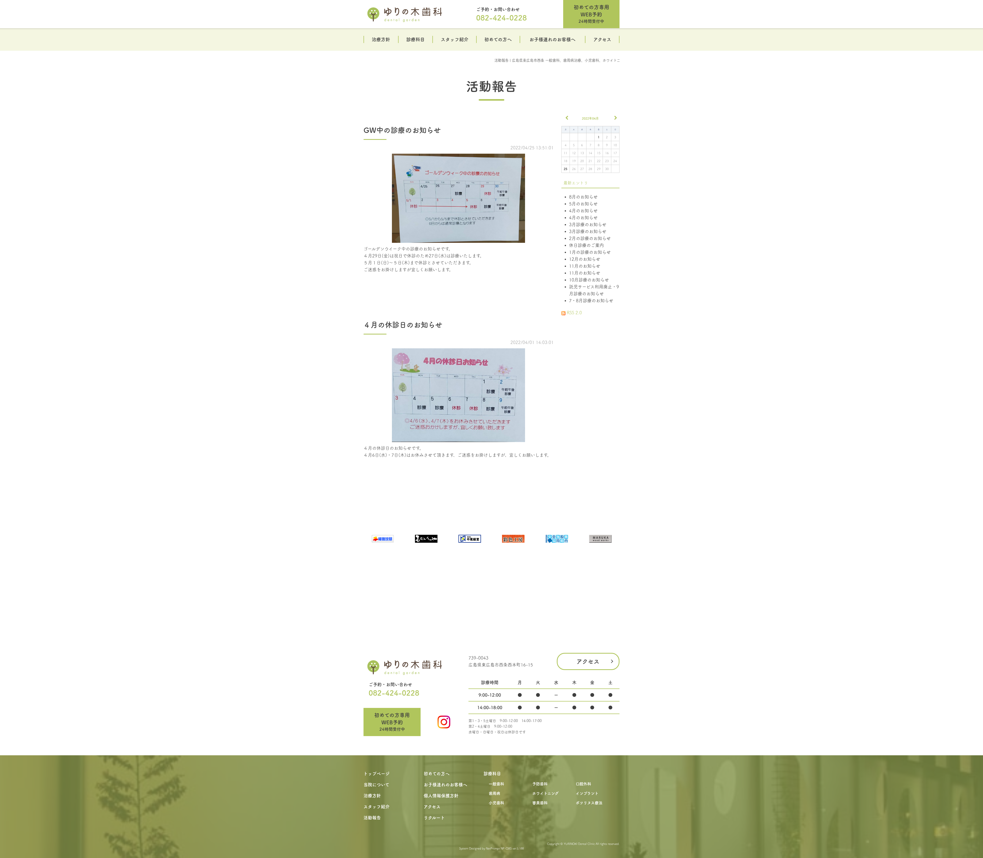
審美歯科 (540, 803)
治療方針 (381, 39)
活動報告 (491, 86)
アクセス (602, 39)
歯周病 (494, 793)
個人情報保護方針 (441, 795)
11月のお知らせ (584, 266)
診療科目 (415, 39)
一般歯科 (496, 784)
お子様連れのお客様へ (552, 39)
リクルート (434, 817)
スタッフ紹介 (454, 39)
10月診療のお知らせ (589, 280)
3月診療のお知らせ (587, 224)
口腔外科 (583, 784)
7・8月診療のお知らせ (591, 300)
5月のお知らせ (583, 204)
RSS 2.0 (573, 312)
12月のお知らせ (584, 259)
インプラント (587, 793)
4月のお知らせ (583, 210)
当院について (376, 784)
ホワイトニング (545, 793)
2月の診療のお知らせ (590, 238)
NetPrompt (493, 848)
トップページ (377, 773)
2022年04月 (590, 118)
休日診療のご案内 (586, 245)
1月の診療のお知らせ (590, 252)
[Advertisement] (590, 393)
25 (565, 168)
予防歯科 (540, 784)
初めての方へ (498, 39)
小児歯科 (496, 803)
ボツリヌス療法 (589, 803)
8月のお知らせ (583, 197)
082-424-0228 (501, 17)
